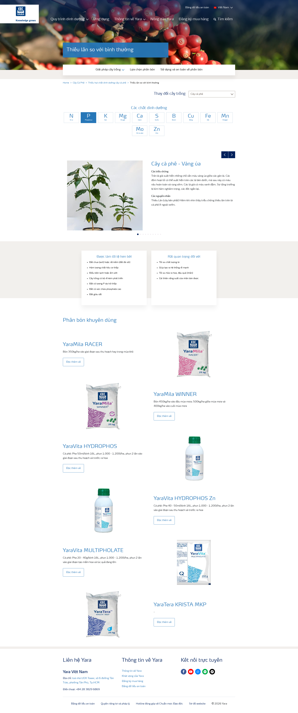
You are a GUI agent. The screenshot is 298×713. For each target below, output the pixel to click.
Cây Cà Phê (78, 83)
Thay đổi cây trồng (169, 94)
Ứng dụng (101, 19)
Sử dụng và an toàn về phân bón (181, 69)
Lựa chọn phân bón (142, 69)
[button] (224, 154)
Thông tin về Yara (132, 671)
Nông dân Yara (162, 19)
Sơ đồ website (197, 704)
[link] (71, 117)
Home (66, 83)
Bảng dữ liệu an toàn (133, 686)
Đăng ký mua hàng (194, 19)
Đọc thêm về (73, 362)
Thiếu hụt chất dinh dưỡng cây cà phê (107, 83)
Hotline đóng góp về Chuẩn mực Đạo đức (159, 704)
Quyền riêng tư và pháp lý (115, 704)
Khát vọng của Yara (133, 676)
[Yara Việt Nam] (18, 14)
